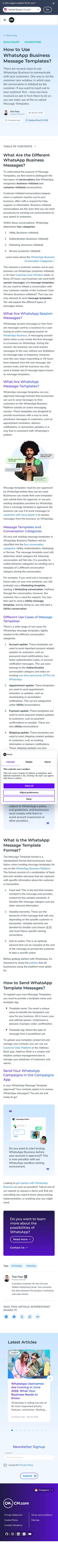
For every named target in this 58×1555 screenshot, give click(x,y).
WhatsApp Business (15, 335)
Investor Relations (13, 1525)
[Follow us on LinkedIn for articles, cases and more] (18, 1534)
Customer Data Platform (17, 1047)
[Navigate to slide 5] (29, 1430)
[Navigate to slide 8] (42, 1430)
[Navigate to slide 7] (37, 1430)
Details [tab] (29, 762)
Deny (29, 799)
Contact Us (17, 1247)
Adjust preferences (29, 792)
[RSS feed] (24, 1534)
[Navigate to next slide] (50, 1378)
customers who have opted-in (20, 514)
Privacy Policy (26, 1465)
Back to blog (11, 35)
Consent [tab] (10, 762)
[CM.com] (11, 20)
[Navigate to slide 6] (33, 1430)
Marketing (33, 42)
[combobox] (22, 9)
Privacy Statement (13, 1514)
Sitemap (35, 1520)
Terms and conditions (41, 1514)
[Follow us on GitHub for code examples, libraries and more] (7, 1534)
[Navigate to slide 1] (12, 1430)
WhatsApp (11, 42)
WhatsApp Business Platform (33, 868)
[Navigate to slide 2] (16, 1430)
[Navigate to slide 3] (20, 1430)
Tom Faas (14, 111)
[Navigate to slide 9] (46, 1430)
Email (9, 1453)
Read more (20, 1239)
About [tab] (47, 762)
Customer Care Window (29, 275)
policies (33, 962)
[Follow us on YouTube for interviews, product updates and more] (30, 1534)
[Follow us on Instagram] (12, 1534)
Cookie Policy (11, 1520)
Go (47, 9)
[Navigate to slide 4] (25, 1430)
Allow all (29, 786)
